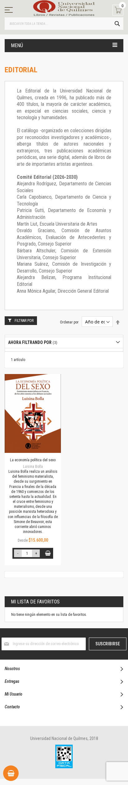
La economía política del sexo (33, 460)
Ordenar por (69, 322)
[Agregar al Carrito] (47, 553)
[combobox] (64, 23)
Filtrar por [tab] (24, 320)
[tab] (64, 342)
